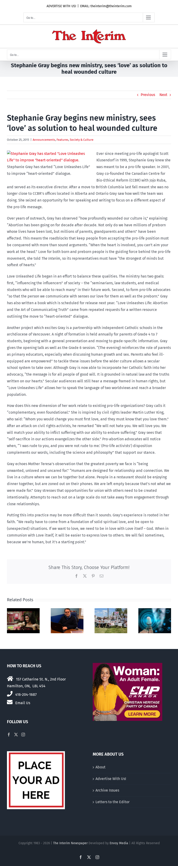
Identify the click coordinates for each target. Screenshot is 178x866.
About (100, 767)
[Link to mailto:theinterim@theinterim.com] (10, 702)
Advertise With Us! (110, 779)
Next (163, 95)
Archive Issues (107, 790)
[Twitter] (16, 734)
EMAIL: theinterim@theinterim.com (106, 6)
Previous (148, 95)
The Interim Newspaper (70, 843)
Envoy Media (119, 843)
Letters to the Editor (112, 802)
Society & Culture (81, 139)
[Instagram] (23, 734)
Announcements (44, 139)
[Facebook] (9, 734)
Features (62, 139)
